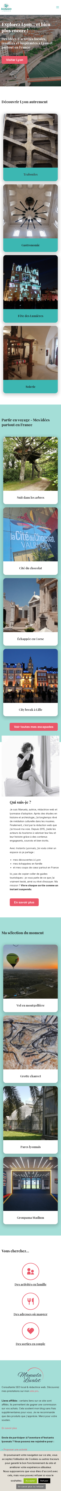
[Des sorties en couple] (30, 1330)
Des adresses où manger (30, 1314)
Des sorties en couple (30, 1344)
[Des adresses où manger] (30, 1301)
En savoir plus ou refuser (31, 1486)
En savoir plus (9, 1428)
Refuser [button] (44, 1480)
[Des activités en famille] (30, 1271)
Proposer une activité (15, 1449)
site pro (34, 1391)
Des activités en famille (31, 1284)
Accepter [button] (30, 1480)
